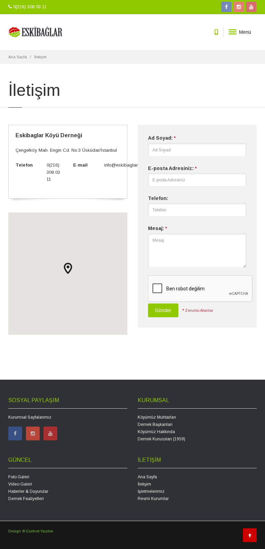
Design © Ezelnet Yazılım (30, 531)
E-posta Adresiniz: (172, 168)
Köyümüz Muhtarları (157, 417)
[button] (68, 268)
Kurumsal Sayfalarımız (29, 417)
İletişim (144, 484)
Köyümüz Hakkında (156, 431)
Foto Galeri (18, 477)
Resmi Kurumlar (153, 498)
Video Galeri (20, 484)
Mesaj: (157, 228)
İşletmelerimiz (151, 491)
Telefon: (158, 198)
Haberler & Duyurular (28, 491)
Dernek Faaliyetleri (26, 498)
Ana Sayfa (17, 57)
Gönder (163, 310)
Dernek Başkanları (155, 424)
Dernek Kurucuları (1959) (161, 439)
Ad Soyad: (162, 138)
